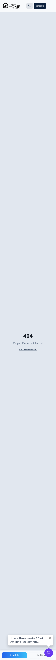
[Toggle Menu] (50, 6)
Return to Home (28, 349)
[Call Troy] (29, 6)
